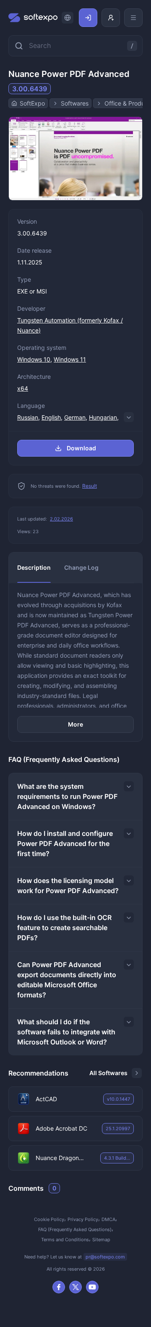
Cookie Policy (49, 1219)
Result (89, 486)
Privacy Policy (83, 1219)
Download (81, 448)
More (75, 724)
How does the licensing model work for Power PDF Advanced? (68, 885)
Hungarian (103, 417)
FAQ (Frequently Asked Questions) (75, 1229)
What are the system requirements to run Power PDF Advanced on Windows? (67, 796)
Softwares (75, 103)
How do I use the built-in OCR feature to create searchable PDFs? (64, 927)
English (51, 417)
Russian (27, 417)
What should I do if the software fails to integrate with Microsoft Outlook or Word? (66, 1032)
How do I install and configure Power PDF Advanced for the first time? (65, 843)
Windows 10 (33, 359)
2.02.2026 (61, 519)
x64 (22, 388)
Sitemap (101, 1239)
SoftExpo (32, 103)
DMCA (108, 1219)
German (75, 417)
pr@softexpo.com (105, 1257)
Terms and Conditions (65, 1239)
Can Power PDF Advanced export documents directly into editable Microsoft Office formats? (66, 979)
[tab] (34, 567)
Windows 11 (70, 359)
